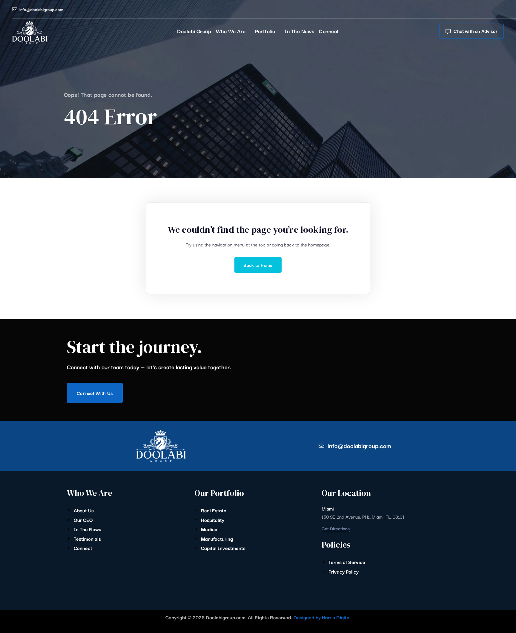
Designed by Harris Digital (322, 617)
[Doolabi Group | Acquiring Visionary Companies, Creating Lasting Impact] (29, 32)
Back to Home (257, 264)
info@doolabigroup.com (41, 9)
